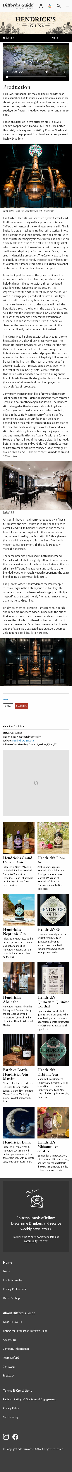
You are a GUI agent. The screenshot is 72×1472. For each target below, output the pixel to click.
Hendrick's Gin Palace (23, 740)
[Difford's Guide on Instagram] (7, 1437)
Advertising (9, 1339)
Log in (6, 1271)
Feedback (8, 1375)
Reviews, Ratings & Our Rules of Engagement (29, 1399)
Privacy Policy (11, 1408)
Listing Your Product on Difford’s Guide (25, 1330)
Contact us (9, 1366)
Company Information (16, 1348)
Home (5, 699)
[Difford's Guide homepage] (19, 6)
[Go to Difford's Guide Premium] (49, 6)
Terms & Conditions (17, 1391)
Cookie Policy (10, 1417)
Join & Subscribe (12, 1280)
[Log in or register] (41, 6)
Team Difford (11, 1357)
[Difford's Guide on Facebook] (16, 1437)
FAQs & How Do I (13, 1322)
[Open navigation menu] (67, 6)
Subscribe (21, 706)
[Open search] (58, 6)
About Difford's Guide (19, 1313)
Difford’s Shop (11, 1298)
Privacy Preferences (14, 1289)
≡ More (53, 37)
